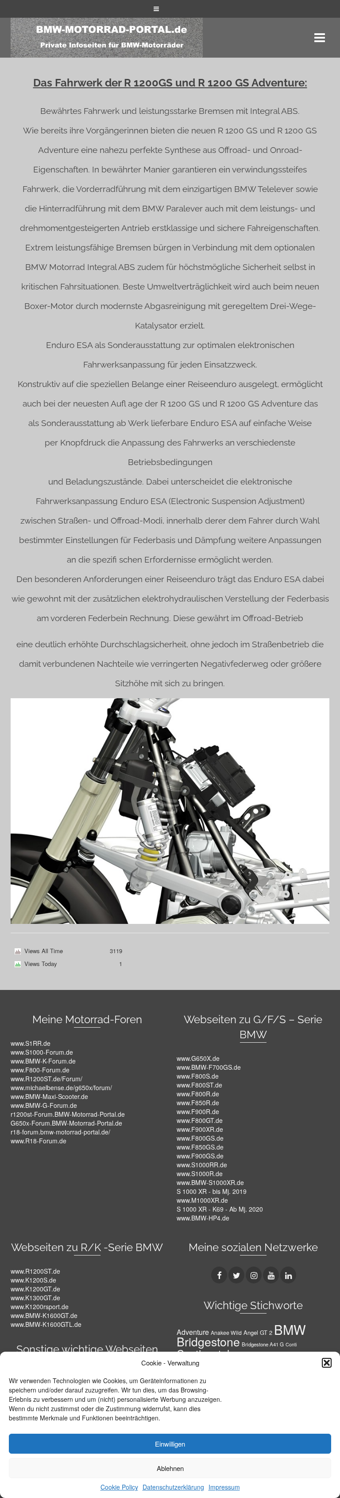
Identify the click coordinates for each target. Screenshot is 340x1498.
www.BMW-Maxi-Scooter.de (49, 1096)
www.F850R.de (198, 1102)
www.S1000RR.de (202, 1164)
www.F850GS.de (200, 1146)
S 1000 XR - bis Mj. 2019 (212, 1191)
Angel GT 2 (257, 1332)
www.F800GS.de (200, 1138)
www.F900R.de (198, 1111)
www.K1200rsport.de (40, 1306)
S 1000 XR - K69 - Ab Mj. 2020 (220, 1209)
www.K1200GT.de (35, 1288)
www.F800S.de (198, 1076)
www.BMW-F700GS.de (209, 1067)
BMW (290, 1329)
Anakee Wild (226, 1332)
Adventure (193, 1332)
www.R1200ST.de (35, 1271)
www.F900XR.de (200, 1129)
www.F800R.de (198, 1093)
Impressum (224, 1486)
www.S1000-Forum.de (42, 1052)
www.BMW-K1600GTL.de (46, 1324)
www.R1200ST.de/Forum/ (46, 1078)
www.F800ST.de (199, 1084)
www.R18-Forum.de (38, 1140)
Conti (291, 1344)
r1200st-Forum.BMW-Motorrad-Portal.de (68, 1114)
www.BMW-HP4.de (203, 1217)
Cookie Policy (119, 1486)
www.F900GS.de (200, 1155)
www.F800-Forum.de (40, 1069)
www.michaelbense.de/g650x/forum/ (61, 1087)
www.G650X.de (198, 1058)
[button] (326, 1362)
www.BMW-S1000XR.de (210, 1182)
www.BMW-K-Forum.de (43, 1060)
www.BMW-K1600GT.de (44, 1315)
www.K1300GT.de (35, 1297)
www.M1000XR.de (202, 1200)
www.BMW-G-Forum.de (44, 1105)
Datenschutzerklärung (173, 1486)
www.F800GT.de (200, 1120)
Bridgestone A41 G (263, 1344)
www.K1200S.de (33, 1279)
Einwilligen (170, 1443)
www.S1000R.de (200, 1173)
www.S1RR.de (30, 1043)
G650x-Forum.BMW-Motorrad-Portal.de (66, 1123)
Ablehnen (170, 1468)
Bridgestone (208, 1341)
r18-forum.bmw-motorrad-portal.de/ (60, 1131)
